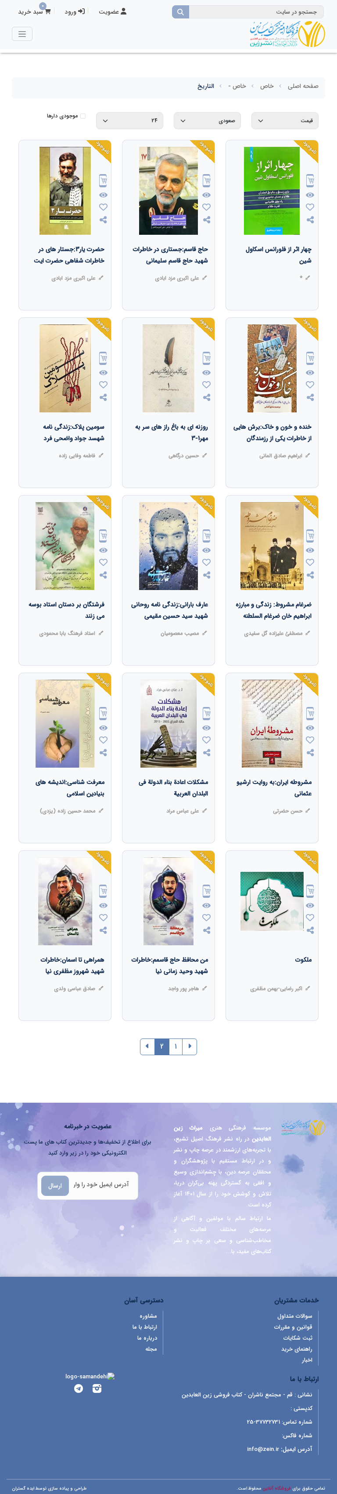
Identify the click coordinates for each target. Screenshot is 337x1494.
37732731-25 (263, 1422)
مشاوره (148, 1316)
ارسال (55, 1186)
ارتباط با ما (145, 1327)
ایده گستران (23, 1488)
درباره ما (147, 1338)
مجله (151, 1349)
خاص (267, 86)
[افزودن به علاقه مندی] (310, 208)
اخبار (307, 1360)
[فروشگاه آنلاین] (287, 33)
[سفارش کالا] (310, 181)
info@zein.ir (263, 1449)
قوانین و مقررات (293, 1327)
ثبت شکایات (297, 1338)
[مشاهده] (310, 195)
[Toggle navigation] (22, 33)
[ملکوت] (303, 977)
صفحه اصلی (303, 86)
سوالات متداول (294, 1316)
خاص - (237, 86)
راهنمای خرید (296, 1349)
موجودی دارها (62, 116)
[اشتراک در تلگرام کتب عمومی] (78, 1390)
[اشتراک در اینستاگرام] (97, 1390)
